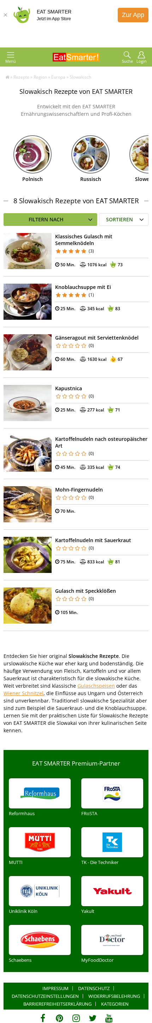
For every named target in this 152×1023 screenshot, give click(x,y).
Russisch (90, 179)
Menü (10, 61)
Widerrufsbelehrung (114, 996)
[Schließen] (5, 15)
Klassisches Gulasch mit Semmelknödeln (83, 239)
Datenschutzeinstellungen (45, 996)
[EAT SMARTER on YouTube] (109, 1018)
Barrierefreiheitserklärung (57, 1004)
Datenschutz (94, 988)
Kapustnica (68, 388)
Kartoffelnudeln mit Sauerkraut (93, 540)
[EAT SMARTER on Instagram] (76, 1018)
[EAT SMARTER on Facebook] (43, 1018)
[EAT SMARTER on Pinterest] (59, 1018)
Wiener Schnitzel (23, 693)
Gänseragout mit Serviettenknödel (97, 337)
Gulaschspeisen (96, 685)
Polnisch (32, 179)
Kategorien (115, 1004)
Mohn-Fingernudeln (79, 489)
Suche (127, 61)
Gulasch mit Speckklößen (85, 590)
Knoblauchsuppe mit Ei (83, 287)
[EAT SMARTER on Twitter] (92, 1018)
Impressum (55, 988)
